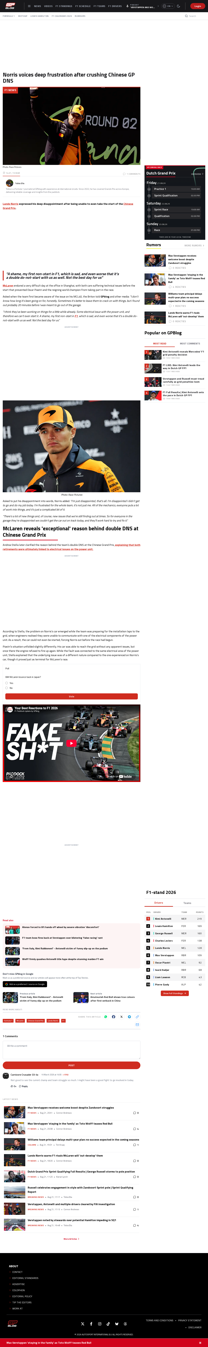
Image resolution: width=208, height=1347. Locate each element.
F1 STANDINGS (64, 6)
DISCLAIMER (194, 1327)
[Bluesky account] (117, 1324)
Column (32, 1144)
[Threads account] (125, 1324)
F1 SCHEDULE (83, 6)
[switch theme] (178, 6)
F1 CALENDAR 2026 (62, 16)
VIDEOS (48, 6)
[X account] (83, 1324)
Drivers (158, 903)
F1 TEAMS (99, 6)
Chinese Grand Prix (36, 1020)
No (11, 688)
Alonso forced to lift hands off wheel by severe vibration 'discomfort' (60, 927)
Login (198, 6)
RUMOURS (80, 16)
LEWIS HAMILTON (39, 16)
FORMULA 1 (9, 16)
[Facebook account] (91, 1324)
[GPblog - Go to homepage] (13, 1324)
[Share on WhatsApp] (106, 1017)
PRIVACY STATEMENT (189, 1320)
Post (72, 1065)
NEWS (37, 6)
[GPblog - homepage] (10, 6)
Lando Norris (10, 204)
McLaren (8, 285)
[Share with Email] (137, 1025)
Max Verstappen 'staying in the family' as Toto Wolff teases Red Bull (49, 1343)
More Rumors (193, 245)
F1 (76, 316)
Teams (187, 903)
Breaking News (36, 1197)
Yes (11, 683)
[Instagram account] (100, 1324)
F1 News (10, 90)
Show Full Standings (173, 993)
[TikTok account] (108, 1324)
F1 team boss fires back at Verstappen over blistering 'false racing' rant (62, 937)
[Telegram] (129, 1017)
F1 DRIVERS (115, 6)
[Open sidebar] (29, 6)
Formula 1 (8, 1020)
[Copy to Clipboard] (137, 1017)
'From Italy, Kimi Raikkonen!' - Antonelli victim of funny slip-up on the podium (65, 948)
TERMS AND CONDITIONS (159, 1320)
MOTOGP (22, 16)
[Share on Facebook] (114, 1017)
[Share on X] (121, 1017)
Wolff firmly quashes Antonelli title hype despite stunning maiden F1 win (63, 959)
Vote (71, 696)
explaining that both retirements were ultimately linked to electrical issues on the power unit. (71, 547)
